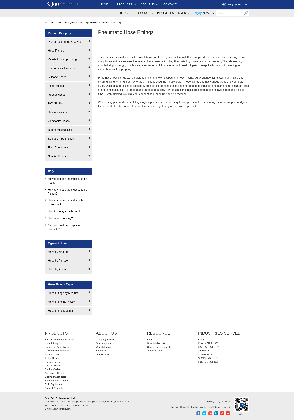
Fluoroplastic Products (61, 68)
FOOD (201, 339)
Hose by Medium (58, 251)
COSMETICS (205, 354)
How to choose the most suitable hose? (67, 180)
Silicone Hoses (57, 76)
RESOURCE (142, 13)
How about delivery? (60, 218)
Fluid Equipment (58, 147)
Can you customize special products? (64, 227)
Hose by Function (58, 260)
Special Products (58, 156)
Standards (101, 350)
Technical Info (154, 350)
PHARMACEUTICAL (209, 343)
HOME (104, 4)
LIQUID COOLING (208, 361)
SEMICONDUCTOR (208, 358)
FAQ (149, 339)
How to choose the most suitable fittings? (67, 191)
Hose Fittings (56, 50)
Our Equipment (104, 343)
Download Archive (156, 343)
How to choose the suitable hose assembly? (67, 202)
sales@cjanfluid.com (237, 4)
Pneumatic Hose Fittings (111, 23)
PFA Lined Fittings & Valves (64, 41)
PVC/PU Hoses (57, 103)
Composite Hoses (59, 121)
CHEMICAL (204, 350)
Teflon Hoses (56, 85)
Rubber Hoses (57, 94)
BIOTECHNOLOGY (208, 347)
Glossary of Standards (159, 347)
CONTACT (170, 4)
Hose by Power (57, 269)
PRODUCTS (124, 4)
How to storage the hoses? (64, 211)
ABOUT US (148, 4)
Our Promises (103, 354)
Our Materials (103, 347)
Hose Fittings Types (65, 23)
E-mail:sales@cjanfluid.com (58, 409)
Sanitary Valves (57, 112)
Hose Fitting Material (60, 310)
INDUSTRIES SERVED (171, 13)
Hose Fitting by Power (87, 23)
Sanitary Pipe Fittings (61, 138)
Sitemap (226, 402)
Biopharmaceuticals (60, 129)
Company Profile (105, 339)
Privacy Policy (213, 402)
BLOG (124, 13)
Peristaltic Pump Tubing (62, 59)
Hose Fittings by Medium (63, 293)
